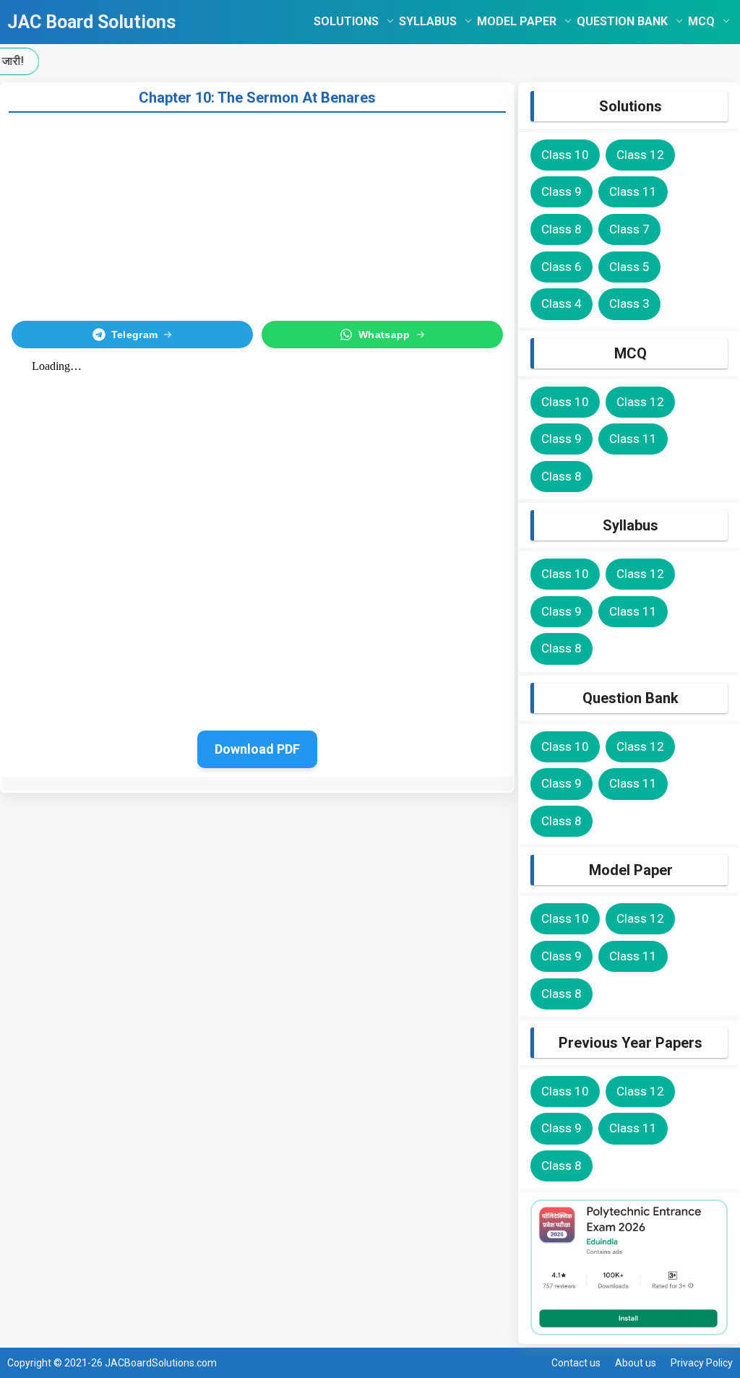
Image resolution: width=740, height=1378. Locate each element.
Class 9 (561, 191)
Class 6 (561, 266)
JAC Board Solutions (91, 22)
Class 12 (640, 154)
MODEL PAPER (516, 21)
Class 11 (633, 191)
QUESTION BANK (622, 21)
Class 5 (629, 266)
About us (635, 1363)
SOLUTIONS (346, 21)
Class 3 (629, 303)
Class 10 (565, 154)
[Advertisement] (257, 214)
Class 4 (561, 303)
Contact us (576, 1363)
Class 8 (561, 229)
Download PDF (257, 749)
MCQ (701, 21)
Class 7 (629, 229)
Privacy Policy (702, 1363)
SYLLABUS (428, 21)
